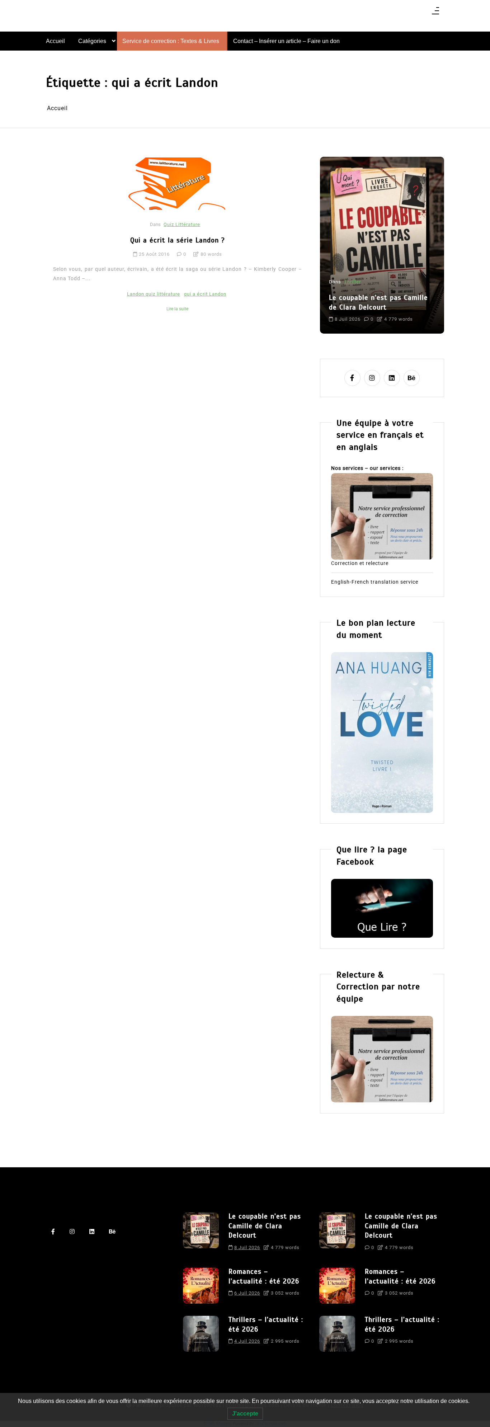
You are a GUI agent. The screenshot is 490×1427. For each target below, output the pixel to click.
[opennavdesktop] (435, 13)
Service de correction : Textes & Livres (170, 41)
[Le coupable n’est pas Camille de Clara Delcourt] (201, 1234)
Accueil (55, 41)
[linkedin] (392, 378)
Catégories (92, 41)
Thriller (352, 281)
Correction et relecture (359, 563)
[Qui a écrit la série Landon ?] (178, 183)
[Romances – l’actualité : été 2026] (201, 1286)
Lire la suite (177, 308)
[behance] (412, 378)
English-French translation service (374, 582)
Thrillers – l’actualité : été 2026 (265, 1324)
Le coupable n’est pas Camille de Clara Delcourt (378, 302)
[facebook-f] (352, 378)
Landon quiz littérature (153, 294)
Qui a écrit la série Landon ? (177, 240)
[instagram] (372, 378)
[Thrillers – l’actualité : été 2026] (201, 1334)
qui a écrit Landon (205, 294)
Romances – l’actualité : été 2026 (263, 1276)
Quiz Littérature (182, 224)
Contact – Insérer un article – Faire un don (286, 41)
